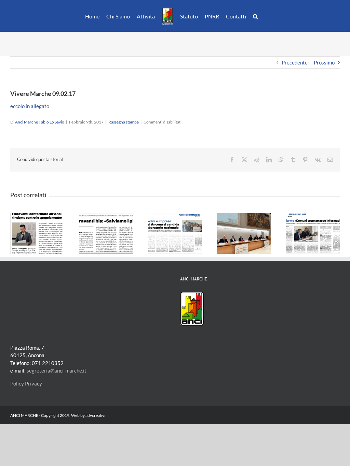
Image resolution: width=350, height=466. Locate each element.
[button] (255, 16)
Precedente (295, 62)
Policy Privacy (26, 383)
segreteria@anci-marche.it (56, 370)
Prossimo (324, 62)
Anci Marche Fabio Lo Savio (39, 122)
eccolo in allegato (29, 106)
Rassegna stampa (123, 122)
